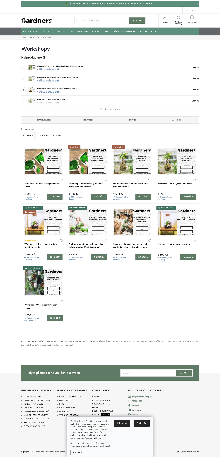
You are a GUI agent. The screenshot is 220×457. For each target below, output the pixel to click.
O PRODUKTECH (66, 400)
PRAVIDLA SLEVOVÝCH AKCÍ (36, 422)
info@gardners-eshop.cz (142, 396)
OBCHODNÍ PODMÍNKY (33, 408)
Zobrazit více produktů (109, 109)
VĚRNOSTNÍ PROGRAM (69, 415)
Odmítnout (122, 423)
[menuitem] (30, 31)
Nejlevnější (88, 120)
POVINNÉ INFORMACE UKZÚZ (36, 419)
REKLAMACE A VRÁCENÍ (34, 404)
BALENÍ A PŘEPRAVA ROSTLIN (37, 400)
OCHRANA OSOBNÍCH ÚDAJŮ (36, 411)
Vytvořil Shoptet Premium (189, 452)
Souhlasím (141, 423)
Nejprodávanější (44, 120)
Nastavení (77, 452)
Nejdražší (132, 120)
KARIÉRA (96, 414)
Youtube (135, 414)
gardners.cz (136, 410)
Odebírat (184, 373)
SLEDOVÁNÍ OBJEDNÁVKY (35, 426)
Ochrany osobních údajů (99, 446)
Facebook (136, 405)
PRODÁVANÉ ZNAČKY (68, 408)
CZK (191, 10)
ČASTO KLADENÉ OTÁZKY (70, 397)
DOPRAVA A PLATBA (33, 396)
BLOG (61, 404)
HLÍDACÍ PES (64, 411)
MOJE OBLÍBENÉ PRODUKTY (35, 415)
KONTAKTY (96, 397)
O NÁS (95, 407)
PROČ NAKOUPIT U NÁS (102, 411)
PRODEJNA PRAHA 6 (101, 404)
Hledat (137, 20)
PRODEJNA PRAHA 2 (101, 400)
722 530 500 (137, 401)
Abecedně (176, 120)
